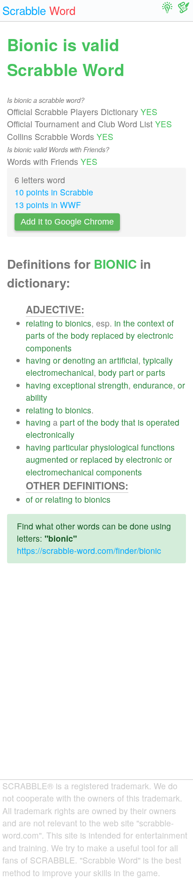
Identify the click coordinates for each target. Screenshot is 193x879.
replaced (107, 335)
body (80, 335)
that (128, 422)
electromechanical (60, 372)
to (59, 323)
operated (162, 422)
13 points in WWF (48, 204)
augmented (47, 459)
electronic (155, 335)
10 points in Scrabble (54, 192)
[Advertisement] (96, 679)
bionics (78, 323)
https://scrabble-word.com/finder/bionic (89, 550)
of (170, 323)
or (56, 360)
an (102, 360)
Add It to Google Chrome (67, 221)
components (49, 348)
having (38, 360)
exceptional (74, 385)
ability (36, 397)
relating (39, 323)
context (150, 323)
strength (113, 385)
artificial (123, 360)
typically (158, 360)
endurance (153, 385)
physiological (114, 447)
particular (70, 447)
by (130, 335)
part (126, 372)
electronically (50, 434)
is (141, 422)
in (117, 323)
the (129, 323)
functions (158, 447)
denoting (79, 360)
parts (35, 335)
